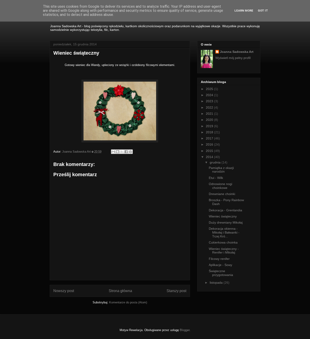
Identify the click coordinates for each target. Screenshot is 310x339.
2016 (210, 144)
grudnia (215, 162)
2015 (210, 151)
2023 (210, 101)
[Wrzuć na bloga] (117, 151)
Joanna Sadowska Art (236, 52)
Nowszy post (63, 291)
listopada (217, 282)
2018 (210, 132)
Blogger (184, 330)
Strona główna (120, 291)
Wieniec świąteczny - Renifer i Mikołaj (224, 250)
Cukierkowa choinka (223, 242)
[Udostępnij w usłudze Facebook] (126, 151)
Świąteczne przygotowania (221, 273)
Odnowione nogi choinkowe (220, 186)
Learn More (243, 10)
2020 (210, 120)
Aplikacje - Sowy (220, 265)
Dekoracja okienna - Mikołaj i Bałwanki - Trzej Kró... (224, 232)
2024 (210, 95)
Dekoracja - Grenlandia (225, 210)
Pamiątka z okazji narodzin (221, 169)
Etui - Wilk (216, 178)
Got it (263, 10)
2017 (210, 138)
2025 (210, 89)
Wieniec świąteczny (223, 216)
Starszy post (176, 291)
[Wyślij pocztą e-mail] (113, 151)
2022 (210, 107)
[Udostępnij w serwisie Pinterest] (130, 151)
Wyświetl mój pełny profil (233, 58)
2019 (210, 126)
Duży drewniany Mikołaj (226, 222)
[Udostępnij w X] (122, 151)
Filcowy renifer (219, 259)
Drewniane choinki (222, 194)
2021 (210, 113)
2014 (210, 157)
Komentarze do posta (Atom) (128, 302)
